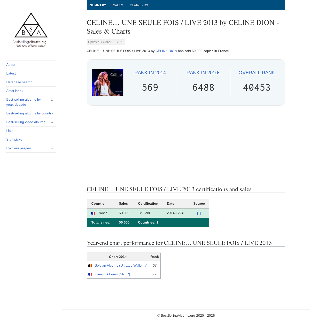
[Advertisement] (186, 145)
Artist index (14, 91)
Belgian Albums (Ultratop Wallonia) (121, 265)
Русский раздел (18, 148)
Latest (11, 73)
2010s (203, 72)
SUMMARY (98, 5)
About (10, 65)
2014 (150, 72)
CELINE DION (166, 51)
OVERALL (257, 72)
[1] (199, 213)
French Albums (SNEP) (112, 274)
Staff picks (14, 139)
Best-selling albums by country (29, 113)
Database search (19, 82)
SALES (118, 5)
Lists (9, 131)
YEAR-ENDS (139, 5)
